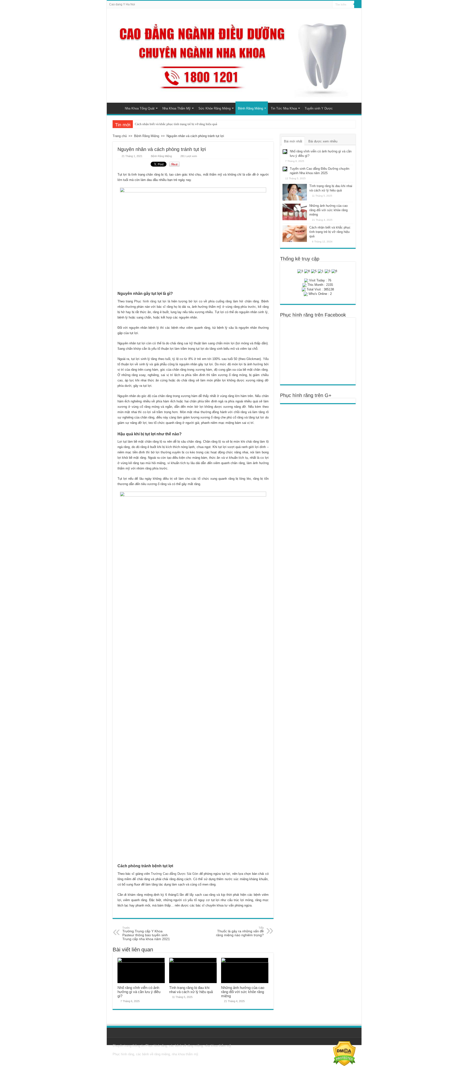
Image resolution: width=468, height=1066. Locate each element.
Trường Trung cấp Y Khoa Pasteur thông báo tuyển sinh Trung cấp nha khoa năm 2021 (146, 933)
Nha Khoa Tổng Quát (140, 108)
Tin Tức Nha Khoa (284, 108)
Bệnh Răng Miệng (250, 108)
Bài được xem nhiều (322, 141)
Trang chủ (115, 108)
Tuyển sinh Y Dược (319, 108)
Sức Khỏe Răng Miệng (214, 108)
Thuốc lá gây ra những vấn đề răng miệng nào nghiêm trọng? (240, 931)
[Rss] (329, 5)
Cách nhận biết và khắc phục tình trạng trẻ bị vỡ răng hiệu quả (176, 124)
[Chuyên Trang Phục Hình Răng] (234, 55)
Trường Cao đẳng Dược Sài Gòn (174, 874)
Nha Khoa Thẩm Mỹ (176, 108)
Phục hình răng (145, 301)
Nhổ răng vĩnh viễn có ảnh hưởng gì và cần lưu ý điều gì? (138, 992)
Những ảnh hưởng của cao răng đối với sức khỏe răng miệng (242, 992)
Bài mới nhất (293, 141)
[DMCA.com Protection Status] (344, 1053)
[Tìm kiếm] (357, 4)
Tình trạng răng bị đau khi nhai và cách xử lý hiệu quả (191, 990)
